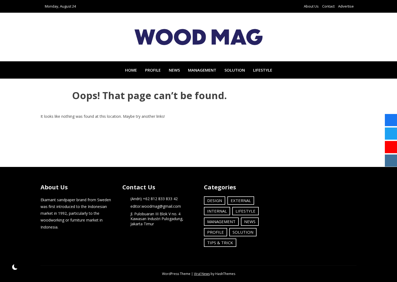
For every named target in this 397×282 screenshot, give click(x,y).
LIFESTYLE (262, 70)
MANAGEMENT (202, 70)
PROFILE (153, 70)
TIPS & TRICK (220, 242)
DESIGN (214, 200)
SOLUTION (234, 70)
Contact (328, 6)
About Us (311, 6)
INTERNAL (217, 211)
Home (131, 70)
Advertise (346, 6)
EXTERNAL (241, 200)
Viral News (202, 273)
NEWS (174, 70)
